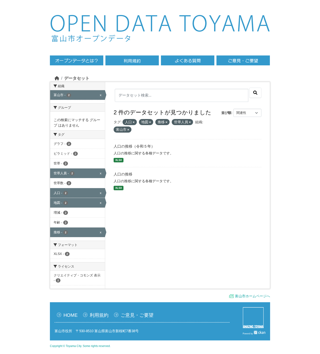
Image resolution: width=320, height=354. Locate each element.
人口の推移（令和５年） (134, 146)
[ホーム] (57, 78)
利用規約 (99, 315)
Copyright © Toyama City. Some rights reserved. (80, 346)
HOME (70, 315)
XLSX (118, 160)
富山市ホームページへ (252, 296)
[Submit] (255, 93)
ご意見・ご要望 (137, 315)
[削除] (133, 122)
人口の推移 (123, 174)
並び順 (226, 113)
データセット (76, 78)
